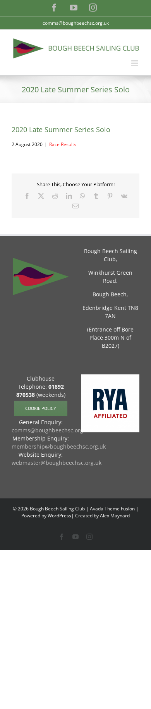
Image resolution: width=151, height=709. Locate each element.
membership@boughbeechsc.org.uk (59, 446)
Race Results (62, 144)
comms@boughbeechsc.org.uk (76, 23)
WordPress (59, 515)
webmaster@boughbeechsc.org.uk (56, 462)
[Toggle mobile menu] (135, 63)
